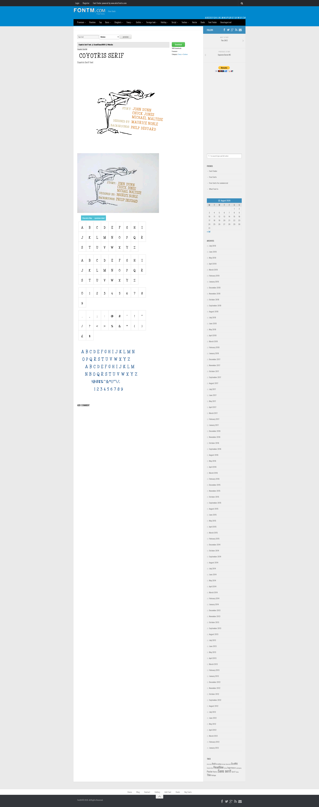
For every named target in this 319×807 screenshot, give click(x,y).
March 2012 (213, 735)
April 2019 (212, 263)
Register (86, 3)
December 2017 (214, 359)
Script (174, 22)
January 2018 (214, 353)
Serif (233, 771)
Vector (194, 22)
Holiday (163, 22)
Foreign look (151, 22)
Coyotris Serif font (85, 44)
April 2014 (212, 586)
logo (229, 767)
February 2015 (214, 538)
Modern (233, 768)
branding (218, 764)
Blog (138, 792)
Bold (214, 763)
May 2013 (212, 652)
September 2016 (215, 449)
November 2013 (214, 616)
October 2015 (214, 496)
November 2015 (214, 490)
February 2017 (214, 419)
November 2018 (214, 293)
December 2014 (214, 544)
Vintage (213, 775)
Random (92, 22)
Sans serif (224, 771)
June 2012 (213, 717)
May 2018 (212, 329)
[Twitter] (228, 29)
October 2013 (214, 622)
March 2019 (213, 269)
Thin (209, 775)
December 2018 (214, 287)
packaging (238, 768)
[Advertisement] (224, 110)
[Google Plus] (232, 29)
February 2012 (214, 741)
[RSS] (236, 29)
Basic (107, 22)
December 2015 (214, 484)
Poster (210, 771)
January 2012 (214, 747)
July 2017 (212, 389)
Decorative (228, 764)
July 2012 (212, 711)
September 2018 (215, 305)
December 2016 (214, 431)
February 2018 (214, 347)
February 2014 (214, 598)
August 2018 (213, 311)
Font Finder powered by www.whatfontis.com (110, 3)
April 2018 (212, 335)
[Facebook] (224, 29)
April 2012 (212, 729)
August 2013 (213, 634)
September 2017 (215, 377)
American (209, 764)
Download (178, 44)
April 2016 (212, 466)
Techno (184, 22)
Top (100, 22)
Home (129, 792)
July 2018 (212, 317)
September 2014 (215, 556)
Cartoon (185, 54)
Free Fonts (213, 177)
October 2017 (214, 371)
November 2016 (214, 437)
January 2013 (214, 676)
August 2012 (213, 706)
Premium (80, 22)
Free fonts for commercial (218, 183)
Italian (225, 768)
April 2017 (212, 407)
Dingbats (118, 22)
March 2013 (213, 664)
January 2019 (214, 281)
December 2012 (214, 682)
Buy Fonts (188, 792)
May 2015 (212, 520)
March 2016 (213, 472)
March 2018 (213, 341)
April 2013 (212, 658)
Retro (215, 771)
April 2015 (212, 526)
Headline (218, 767)
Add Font (167, 792)
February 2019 (214, 275)
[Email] (240, 29)
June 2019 (213, 251)
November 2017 (214, 365)
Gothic (138, 22)
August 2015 (213, 508)
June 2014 (213, 574)
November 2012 (214, 688)
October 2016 (214, 443)
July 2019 (212, 245)
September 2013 (215, 628)
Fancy (129, 22)
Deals (203, 22)
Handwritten (210, 768)
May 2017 (212, 401)
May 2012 (212, 723)
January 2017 (214, 425)
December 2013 (214, 610)
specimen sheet (99, 218)
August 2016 (213, 454)
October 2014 (214, 550)
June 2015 (213, 514)
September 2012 (215, 700)
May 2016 (212, 460)
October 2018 (214, 299)
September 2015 (215, 502)
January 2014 (214, 604)
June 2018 (213, 323)
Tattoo (237, 772)
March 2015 (213, 532)
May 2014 (212, 580)
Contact (147, 792)
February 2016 (214, 478)
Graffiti (234, 763)
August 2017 (213, 383)
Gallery (157, 792)
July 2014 (212, 568)
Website (110, 44)
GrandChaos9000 (99, 44)
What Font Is (213, 189)
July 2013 (212, 640)
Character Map (87, 218)
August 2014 (213, 562)
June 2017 (212, 395)
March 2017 (213, 413)
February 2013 (214, 670)
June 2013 (213, 646)
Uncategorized (225, 22)
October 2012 (214, 694)
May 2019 (212, 257)
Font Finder (212, 22)
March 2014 (213, 592)
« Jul (208, 231)
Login (77, 3)
